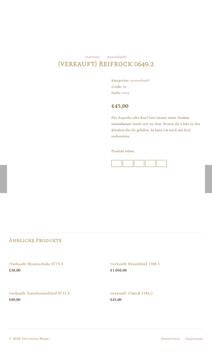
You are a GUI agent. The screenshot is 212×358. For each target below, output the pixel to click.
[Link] (106, 14)
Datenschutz (170, 338)
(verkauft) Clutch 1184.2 (131, 293)
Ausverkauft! (117, 57)
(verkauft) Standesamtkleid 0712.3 (39, 293)
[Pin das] (150, 163)
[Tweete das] (139, 163)
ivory (126, 93)
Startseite (92, 57)
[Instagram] (106, 339)
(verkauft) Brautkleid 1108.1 (135, 264)
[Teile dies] (128, 163)
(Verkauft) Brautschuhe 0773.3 (36, 264)
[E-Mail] (95, 339)
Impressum (194, 338)
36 (124, 87)
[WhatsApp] (117, 339)
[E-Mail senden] (116, 163)
